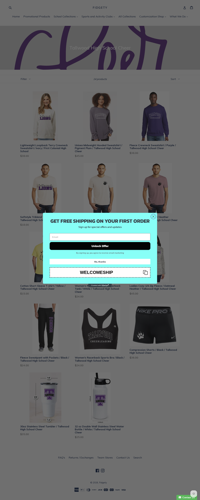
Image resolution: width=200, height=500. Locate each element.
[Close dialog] (153, 216)
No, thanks (100, 261)
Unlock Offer (100, 246)
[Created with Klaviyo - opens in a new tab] (100, 285)
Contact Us (188, 497)
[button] (100, 272)
